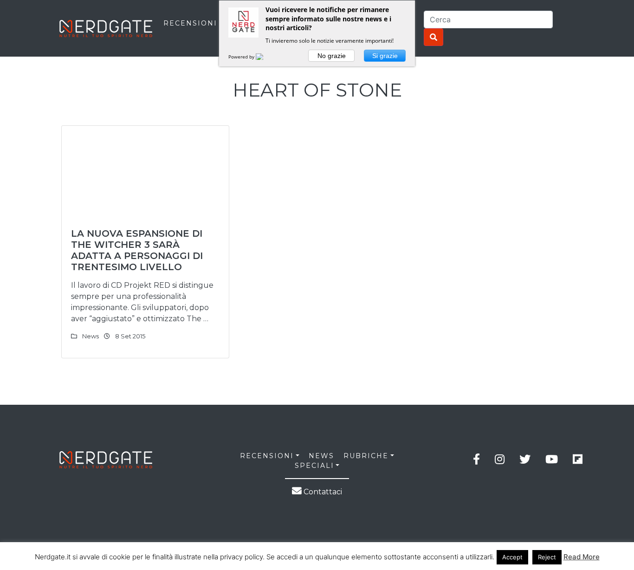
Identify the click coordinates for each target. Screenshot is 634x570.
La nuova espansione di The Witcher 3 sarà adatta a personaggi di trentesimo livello (137, 250)
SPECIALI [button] (314, 465)
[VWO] (265, 56)
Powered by (242, 56)
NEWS (321, 456)
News (90, 336)
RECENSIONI (190, 23)
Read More (581, 556)
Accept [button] (512, 557)
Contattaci (322, 491)
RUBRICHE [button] (365, 456)
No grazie (331, 55)
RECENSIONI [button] (267, 456)
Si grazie (385, 55)
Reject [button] (547, 557)
